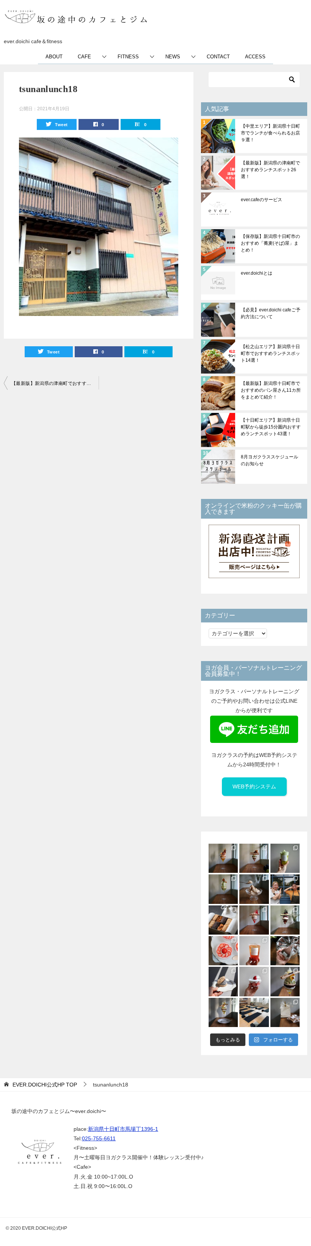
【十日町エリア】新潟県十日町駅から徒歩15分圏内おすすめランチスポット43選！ (271, 426)
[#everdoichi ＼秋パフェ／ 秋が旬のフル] (254, 858)
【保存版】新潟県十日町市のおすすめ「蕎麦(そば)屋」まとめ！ (270, 243)
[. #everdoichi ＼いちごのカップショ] (254, 981)
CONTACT (218, 56)
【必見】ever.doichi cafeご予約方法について (270, 313)
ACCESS (255, 56)
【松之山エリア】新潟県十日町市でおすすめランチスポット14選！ (270, 353)
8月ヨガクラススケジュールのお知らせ (269, 460)
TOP (45, 1085)
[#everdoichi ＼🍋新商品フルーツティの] (254, 950)
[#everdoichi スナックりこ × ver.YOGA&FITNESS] (254, 1012)
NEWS (172, 56)
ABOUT (54, 56)
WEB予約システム (254, 786)
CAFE (84, 56)
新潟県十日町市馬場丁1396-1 (123, 1129)
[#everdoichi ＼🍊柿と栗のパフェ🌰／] (223, 858)
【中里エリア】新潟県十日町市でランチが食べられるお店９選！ (270, 133)
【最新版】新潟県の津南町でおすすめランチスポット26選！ (55, 383)
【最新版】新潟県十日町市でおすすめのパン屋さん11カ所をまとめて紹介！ (271, 390)
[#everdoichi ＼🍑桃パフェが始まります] (254, 920)
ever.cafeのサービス (261, 199)
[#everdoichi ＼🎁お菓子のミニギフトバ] (285, 1012)
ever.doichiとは (256, 273)
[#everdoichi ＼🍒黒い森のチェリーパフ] (285, 920)
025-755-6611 (99, 1138)
